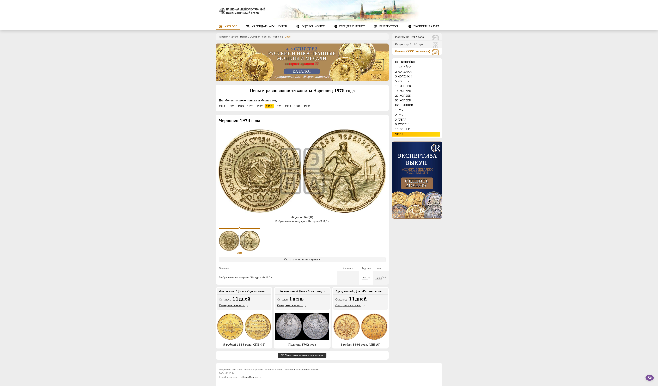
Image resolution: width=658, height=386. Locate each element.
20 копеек (403, 95)
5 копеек (402, 81)
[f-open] (649, 378)
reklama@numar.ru (250, 377)
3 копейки (403, 76)
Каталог (230, 26)
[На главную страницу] (241, 11)
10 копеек (403, 86)
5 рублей (402, 124)
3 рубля (400, 119)
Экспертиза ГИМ (425, 26)
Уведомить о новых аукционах (304, 355)
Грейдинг (351, 26)
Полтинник (404, 105)
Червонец (277, 36)
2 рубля (400, 115)
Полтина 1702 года (302, 344)
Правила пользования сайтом (302, 369)
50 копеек (403, 100)
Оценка (313, 26)
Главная (223, 36)
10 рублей (402, 129)
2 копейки (403, 71)
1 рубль (400, 110)
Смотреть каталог (232, 305)
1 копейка (403, 67)
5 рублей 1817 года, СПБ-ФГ (244, 344)
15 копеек (403, 91)
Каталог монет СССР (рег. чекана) (250, 36)
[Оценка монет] (417, 180)
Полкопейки (405, 62)
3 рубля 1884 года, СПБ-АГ (360, 344)
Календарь (269, 26)
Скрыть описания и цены (301, 259)
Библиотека (389, 26)
